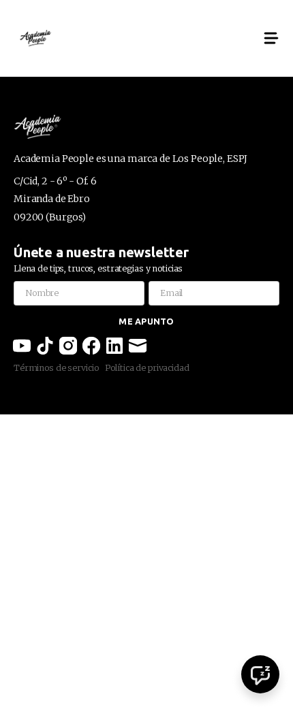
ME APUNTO (146, 321)
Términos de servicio (56, 368)
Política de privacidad (147, 368)
